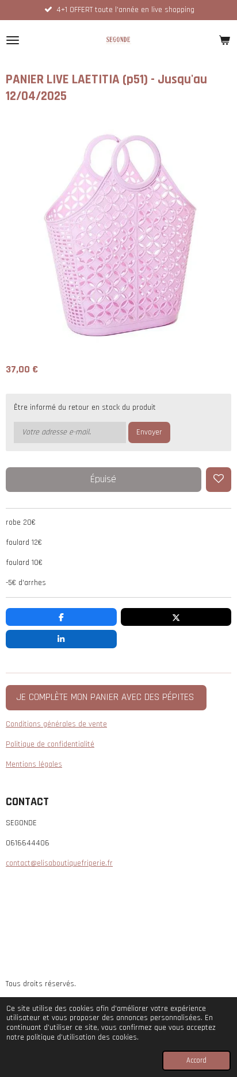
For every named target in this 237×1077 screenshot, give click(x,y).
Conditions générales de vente (56, 724)
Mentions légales (34, 764)
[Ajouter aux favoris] (218, 480)
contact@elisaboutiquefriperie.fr (59, 863)
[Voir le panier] (224, 40)
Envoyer (149, 432)
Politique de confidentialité (50, 744)
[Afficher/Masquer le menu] (12, 40)
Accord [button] (196, 1060)
